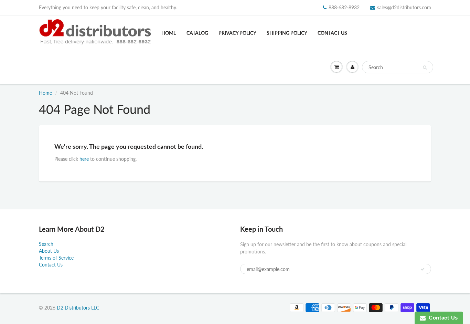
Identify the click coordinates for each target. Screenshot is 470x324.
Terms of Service (56, 258)
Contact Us (332, 33)
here (84, 159)
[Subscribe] (422, 269)
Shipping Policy (287, 33)
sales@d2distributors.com (404, 7)
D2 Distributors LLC (78, 308)
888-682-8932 (344, 7)
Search (46, 244)
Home (168, 33)
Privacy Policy (237, 33)
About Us (49, 251)
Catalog (197, 33)
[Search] (425, 67)
